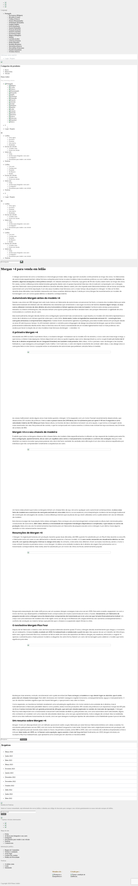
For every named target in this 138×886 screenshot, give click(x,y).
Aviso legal (8, 853)
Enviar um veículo (11, 146)
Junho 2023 (9, 756)
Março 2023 (9, 764)
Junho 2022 (9, 794)
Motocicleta (8, 72)
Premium (11, 141)
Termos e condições (11, 852)
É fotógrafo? (12, 157)
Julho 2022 (8, 790)
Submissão (8, 868)
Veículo (7, 73)
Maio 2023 (8, 760)
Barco (7, 70)
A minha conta (13, 148)
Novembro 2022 (10, 781)
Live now (11, 166)
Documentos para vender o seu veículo (20, 159)
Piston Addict (5, 77)
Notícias (7, 161)
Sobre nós (8, 152)
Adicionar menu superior (9, 55)
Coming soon (12, 168)
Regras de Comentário (12, 850)
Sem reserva (12, 143)
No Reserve (12, 172)
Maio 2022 (8, 798)
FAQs (10, 154)
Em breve (11, 139)
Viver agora (12, 137)
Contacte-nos (9, 843)
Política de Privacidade (12, 857)
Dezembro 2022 (10, 777)
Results (11, 173)
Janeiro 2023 (9, 773)
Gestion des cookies (11, 855)
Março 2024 (9, 752)
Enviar (3, 814)
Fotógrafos (8, 838)
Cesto (6, 866)
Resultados (12, 145)
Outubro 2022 (9, 785)
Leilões (7, 136)
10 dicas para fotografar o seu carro (19, 156)
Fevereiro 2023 (10, 769)
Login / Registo (10, 58)
